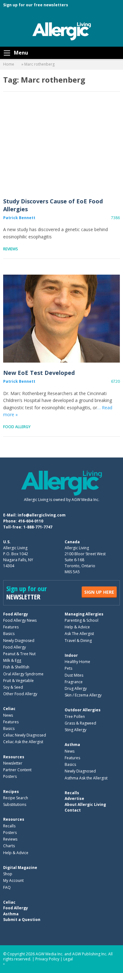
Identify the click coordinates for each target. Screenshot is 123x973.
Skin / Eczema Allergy (83, 695)
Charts (9, 845)
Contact (73, 810)
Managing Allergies (84, 614)
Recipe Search (15, 798)
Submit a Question (21, 919)
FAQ (7, 887)
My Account (13, 880)
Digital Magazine (20, 867)
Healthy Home (77, 661)
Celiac (9, 708)
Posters (10, 776)
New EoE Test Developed (61, 319)
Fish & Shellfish (16, 667)
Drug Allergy (76, 688)
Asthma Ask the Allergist (86, 778)
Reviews (10, 249)
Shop (7, 874)
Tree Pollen (75, 716)
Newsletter (12, 763)
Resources (13, 757)
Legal (68, 959)
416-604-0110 (30, 521)
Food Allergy (17, 426)
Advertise (74, 798)
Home (8, 64)
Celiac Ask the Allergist (23, 741)
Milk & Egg (12, 660)
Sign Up (99, 592)
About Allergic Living (85, 804)
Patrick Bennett (19, 217)
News (8, 715)
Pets (68, 668)
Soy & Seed (13, 687)
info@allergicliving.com (42, 515)
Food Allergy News (20, 620)
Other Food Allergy (20, 693)
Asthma (72, 744)
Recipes (11, 791)
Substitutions (14, 804)
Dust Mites (74, 675)
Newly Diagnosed (18, 640)
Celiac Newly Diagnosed (24, 735)
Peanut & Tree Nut (19, 653)
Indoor (71, 655)
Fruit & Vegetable (18, 680)
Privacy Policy (47, 959)
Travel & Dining (78, 640)
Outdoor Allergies (83, 710)
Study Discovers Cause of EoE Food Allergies (61, 147)
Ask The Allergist (79, 633)
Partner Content (17, 769)
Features (11, 627)
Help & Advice (77, 627)
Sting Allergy (75, 729)
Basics (9, 633)
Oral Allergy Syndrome (23, 674)
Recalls (9, 826)
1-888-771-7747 (37, 527)
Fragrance (74, 682)
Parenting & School (81, 620)
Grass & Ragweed (80, 723)
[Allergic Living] (61, 30)
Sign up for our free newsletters (35, 5)
